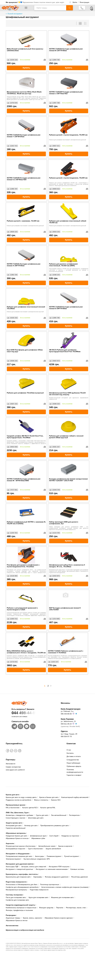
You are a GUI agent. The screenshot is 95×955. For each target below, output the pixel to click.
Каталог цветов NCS (30, 807)
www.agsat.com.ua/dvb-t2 (15, 770)
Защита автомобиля (53, 849)
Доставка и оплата (74, 756)
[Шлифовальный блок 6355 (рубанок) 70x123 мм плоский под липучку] (68, 383)
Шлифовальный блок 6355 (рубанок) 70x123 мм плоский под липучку (67, 393)
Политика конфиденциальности (75, 771)
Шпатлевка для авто (35, 818)
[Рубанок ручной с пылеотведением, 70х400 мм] (68, 125)
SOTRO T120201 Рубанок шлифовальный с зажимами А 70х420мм (65, 652)
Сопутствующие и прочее (15, 818)
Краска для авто (13, 795)
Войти (75, 2)
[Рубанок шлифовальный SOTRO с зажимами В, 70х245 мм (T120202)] (26, 512)
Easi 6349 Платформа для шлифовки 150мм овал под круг (25, 350)
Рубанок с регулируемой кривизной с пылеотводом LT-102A (22, 609)
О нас (69, 750)
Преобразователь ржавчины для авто (54, 825)
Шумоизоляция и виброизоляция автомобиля (25, 930)
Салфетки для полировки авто (17, 900)
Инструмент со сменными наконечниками (52, 869)
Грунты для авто (42, 815)
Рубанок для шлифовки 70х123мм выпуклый (25, 393)
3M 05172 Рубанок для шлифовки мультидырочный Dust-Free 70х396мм (64, 350)
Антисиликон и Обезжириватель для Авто (21, 884)
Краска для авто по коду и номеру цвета (21, 797)
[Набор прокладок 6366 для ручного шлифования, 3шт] (68, 512)
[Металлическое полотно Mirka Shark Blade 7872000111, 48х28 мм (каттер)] (26, 82)
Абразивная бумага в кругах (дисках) (59, 918)
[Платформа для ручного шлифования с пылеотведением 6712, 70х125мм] (26, 555)
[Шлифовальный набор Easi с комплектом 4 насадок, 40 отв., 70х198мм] (68, 555)
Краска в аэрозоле (65, 846)
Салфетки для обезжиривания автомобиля (22, 887)
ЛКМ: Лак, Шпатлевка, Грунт (18, 812)
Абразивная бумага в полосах (17, 838)
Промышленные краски (16, 805)
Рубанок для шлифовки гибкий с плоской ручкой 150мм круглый (66, 436)
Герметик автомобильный (15, 828)
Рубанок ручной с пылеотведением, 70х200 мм (68, 178)
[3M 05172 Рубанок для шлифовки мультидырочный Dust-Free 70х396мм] (68, 340)
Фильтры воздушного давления (56, 877)
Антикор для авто (31, 825)
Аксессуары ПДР (12, 866)
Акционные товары (13, 918)
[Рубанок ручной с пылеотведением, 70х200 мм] (68, 168)
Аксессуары (39, 856)
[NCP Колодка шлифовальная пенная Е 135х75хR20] (68, 598)
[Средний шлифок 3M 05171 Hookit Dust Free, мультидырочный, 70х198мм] (26, 426)
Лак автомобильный (58, 815)
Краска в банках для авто (49, 797)
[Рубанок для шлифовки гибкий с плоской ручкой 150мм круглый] (68, 426)
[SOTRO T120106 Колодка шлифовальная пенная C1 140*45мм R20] (26, 168)
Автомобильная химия (46, 846)
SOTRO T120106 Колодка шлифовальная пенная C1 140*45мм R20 (23, 179)
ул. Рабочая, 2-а (67, 711)
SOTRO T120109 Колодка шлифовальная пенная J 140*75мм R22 (66, 92)
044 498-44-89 (24, 713)
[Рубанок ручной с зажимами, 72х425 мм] (26, 211)
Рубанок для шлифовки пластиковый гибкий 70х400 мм (67, 222)
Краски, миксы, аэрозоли (32, 918)
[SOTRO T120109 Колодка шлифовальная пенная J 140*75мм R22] (68, 82)
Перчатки (59, 908)
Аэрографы (37, 877)
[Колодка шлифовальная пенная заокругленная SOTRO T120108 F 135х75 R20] (68, 469)
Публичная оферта (74, 766)
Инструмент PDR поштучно (59, 866)
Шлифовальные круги (38, 836)
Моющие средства (46, 908)
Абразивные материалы (16, 833)
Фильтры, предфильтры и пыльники (19, 910)
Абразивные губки (38, 838)
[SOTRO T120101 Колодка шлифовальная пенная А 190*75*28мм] (26, 254)
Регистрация (84, 2)
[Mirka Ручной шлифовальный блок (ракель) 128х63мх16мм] (26, 39)
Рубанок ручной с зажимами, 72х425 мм (23, 221)
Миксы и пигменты (41, 800)
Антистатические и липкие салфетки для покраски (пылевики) (65, 887)
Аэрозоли (10, 843)
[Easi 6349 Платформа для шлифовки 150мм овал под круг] (26, 340)
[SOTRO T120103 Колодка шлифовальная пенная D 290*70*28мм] (68, 297)
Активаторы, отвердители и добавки (19, 815)
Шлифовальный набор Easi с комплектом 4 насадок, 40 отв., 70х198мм (67, 566)
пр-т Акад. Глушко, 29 (69, 734)
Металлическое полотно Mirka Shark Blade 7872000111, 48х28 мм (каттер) (24, 92)
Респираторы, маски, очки (76, 908)
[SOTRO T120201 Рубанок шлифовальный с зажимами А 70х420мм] (67, 641)
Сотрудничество (73, 760)
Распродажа (11, 915)
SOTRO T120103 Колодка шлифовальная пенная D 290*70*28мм (66, 307)
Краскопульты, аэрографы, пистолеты (22, 874)
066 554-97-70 (66, 736)
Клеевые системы (77, 869)
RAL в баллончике (12, 807)
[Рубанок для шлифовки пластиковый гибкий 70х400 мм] (68, 211)
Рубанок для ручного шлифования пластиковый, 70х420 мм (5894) (63, 265)
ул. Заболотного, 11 (68, 721)
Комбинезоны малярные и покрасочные (21, 908)
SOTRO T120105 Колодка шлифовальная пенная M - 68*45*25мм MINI (23, 479)
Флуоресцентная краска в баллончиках (21, 846)
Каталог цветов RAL (47, 807)
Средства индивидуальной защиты (21, 905)
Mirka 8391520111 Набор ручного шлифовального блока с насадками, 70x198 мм (26, 652)
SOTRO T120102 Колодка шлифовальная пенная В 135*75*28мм (66, 49)
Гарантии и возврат (74, 775)
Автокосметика (12, 925)
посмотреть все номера (19, 716)
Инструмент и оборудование (18, 854)
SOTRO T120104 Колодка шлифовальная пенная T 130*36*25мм (23, 135)
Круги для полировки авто (38, 897)
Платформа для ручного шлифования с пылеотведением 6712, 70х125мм (23, 566)
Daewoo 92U (55, 800)
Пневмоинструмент (54, 856)
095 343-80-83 (66, 714)
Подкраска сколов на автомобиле (18, 800)
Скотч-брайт (54, 836)
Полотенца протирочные (49, 884)
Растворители (74, 815)
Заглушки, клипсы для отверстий (33, 866)
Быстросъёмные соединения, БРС (37, 859)
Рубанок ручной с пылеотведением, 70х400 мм (68, 135)
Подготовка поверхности (17, 882)
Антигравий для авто (14, 825)
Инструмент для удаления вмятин (20, 864)
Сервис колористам (13, 767)
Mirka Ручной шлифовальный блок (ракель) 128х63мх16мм (25, 49)
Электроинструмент (13, 859)
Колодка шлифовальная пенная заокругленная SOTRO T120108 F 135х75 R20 (68, 479)
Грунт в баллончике (35, 849)
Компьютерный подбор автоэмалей (74, 797)
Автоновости (10, 764)
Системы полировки (15, 895)
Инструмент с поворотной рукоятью (19, 869)
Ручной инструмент (71, 856)
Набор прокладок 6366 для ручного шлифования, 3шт (63, 523)
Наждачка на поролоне (70, 836)
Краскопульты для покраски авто (18, 877)
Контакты (70, 753)
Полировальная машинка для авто (19, 856)
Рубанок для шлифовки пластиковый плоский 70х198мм (26, 307)
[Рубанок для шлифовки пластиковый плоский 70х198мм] (26, 297)
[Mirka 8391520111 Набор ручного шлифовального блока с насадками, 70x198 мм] (26, 641)
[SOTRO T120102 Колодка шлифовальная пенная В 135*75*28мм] (68, 39)
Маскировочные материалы (16, 890)
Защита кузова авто (14, 823)
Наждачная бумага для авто (16, 836)
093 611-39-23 (66, 724)
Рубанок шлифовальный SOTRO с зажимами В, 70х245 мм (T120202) (26, 523)
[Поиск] (69, 7)
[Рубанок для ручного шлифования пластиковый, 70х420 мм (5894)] (68, 254)
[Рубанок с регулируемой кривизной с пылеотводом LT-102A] (26, 598)
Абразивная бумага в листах (16, 920)
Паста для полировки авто (16, 897)
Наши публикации (73, 763)
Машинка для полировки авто (62, 897)
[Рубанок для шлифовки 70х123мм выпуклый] (26, 383)
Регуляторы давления (79, 877)
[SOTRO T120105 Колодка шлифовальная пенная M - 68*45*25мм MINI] (26, 469)
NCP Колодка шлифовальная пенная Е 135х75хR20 (65, 609)
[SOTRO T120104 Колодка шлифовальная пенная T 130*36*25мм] (26, 125)
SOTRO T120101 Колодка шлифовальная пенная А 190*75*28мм (23, 265)
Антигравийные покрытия (15, 849)
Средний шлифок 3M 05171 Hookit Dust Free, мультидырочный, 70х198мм (25, 436)
